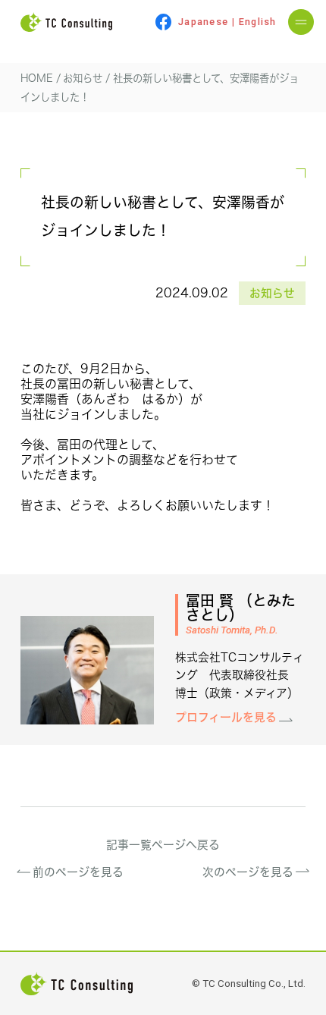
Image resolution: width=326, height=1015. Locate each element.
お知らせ (272, 293)
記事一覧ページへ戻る (163, 844)
